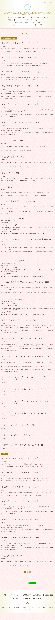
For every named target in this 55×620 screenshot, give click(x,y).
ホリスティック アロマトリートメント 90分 (20, 57)
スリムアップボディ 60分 (12, 141)
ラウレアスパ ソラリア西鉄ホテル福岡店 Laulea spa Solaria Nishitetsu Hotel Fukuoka (26, 607)
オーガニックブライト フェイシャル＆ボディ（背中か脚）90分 (26, 240)
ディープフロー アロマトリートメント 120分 (20, 122)
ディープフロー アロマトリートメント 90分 (20, 104)
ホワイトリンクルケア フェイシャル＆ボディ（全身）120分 (26, 357)
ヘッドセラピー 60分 (11, 187)
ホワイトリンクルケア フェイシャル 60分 (19, 320)
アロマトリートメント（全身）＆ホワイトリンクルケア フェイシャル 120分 (26, 414)
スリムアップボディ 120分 (13, 157)
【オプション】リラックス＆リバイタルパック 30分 (23, 445)
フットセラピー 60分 (11, 173)
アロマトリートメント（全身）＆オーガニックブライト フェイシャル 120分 (26, 390)
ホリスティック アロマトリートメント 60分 (20, 43)
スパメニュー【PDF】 (34, 17)
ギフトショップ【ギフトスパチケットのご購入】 (25, 25)
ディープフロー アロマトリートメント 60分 (20, 86)
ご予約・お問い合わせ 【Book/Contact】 (36, 20)
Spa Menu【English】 (21, 17)
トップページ (10, 17)
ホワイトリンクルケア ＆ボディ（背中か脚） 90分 (22, 338)
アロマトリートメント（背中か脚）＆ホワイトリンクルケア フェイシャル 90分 (25, 402)
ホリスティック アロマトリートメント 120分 (20, 72)
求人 (41, 25)
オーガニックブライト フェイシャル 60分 (19, 201)
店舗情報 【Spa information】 (16, 20)
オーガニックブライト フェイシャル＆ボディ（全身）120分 (26, 282)
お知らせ (39, 22)
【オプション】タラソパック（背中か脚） (19, 425)
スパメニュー (45, 17)
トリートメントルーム (29, 22)
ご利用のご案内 (18, 22)
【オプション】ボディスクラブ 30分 (17, 435)
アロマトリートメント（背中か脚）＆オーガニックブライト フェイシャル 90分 (25, 378)
